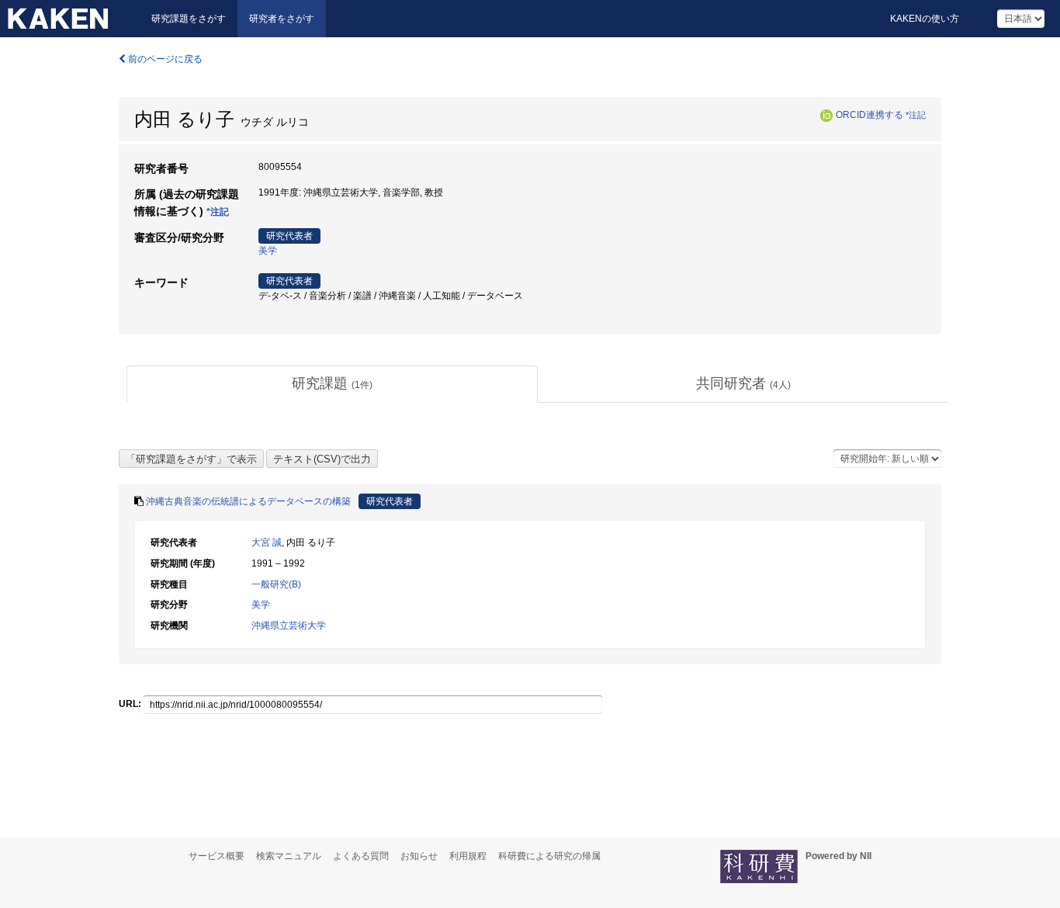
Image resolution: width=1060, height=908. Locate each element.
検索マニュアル (288, 856)
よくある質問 (361, 856)
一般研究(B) (276, 584)
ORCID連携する (869, 114)
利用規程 (468, 856)
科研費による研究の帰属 (549, 856)
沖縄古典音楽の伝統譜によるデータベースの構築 (248, 501)
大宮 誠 (266, 542)
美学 (267, 250)
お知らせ (419, 856)
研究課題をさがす (188, 18)
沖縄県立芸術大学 (288, 625)
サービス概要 (216, 856)
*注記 (916, 115)
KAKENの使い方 (924, 18)
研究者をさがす (281, 18)
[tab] (332, 384)
